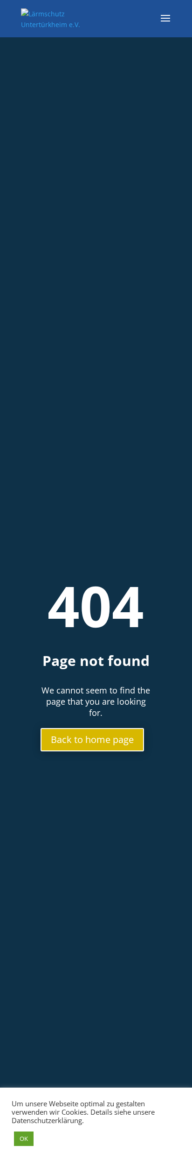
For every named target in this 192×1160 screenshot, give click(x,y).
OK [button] (24, 1138)
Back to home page (92, 739)
